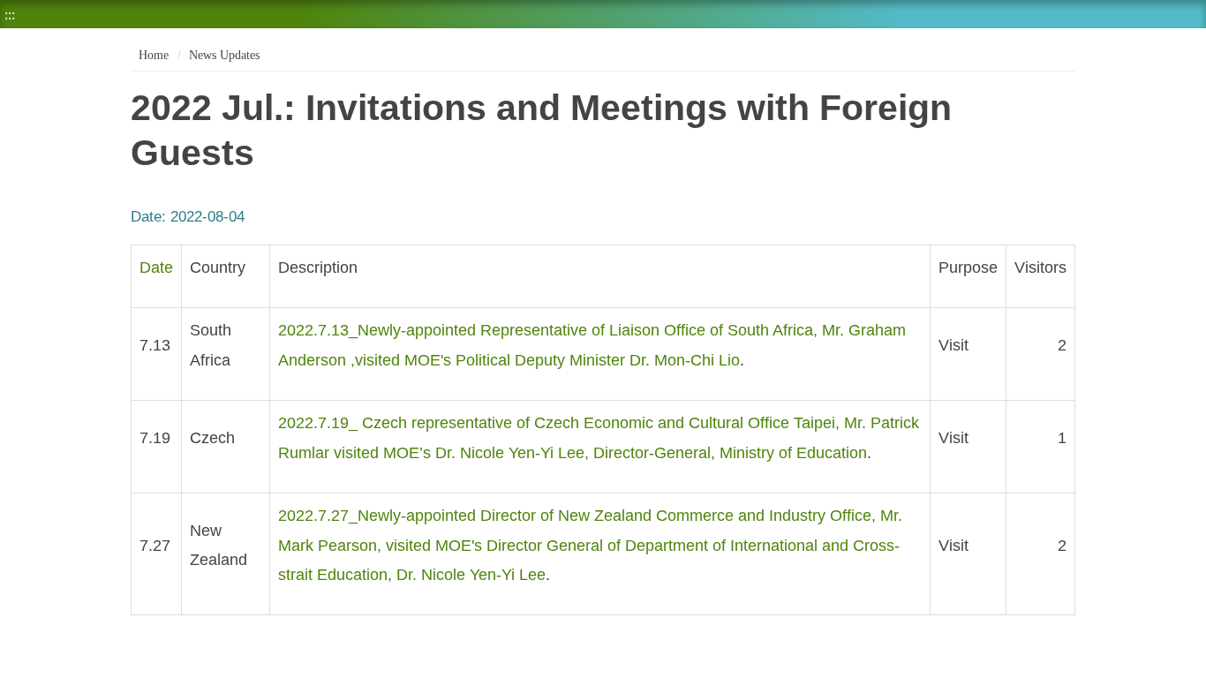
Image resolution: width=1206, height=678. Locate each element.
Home (152, 55)
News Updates (224, 55)
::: (9, 14)
